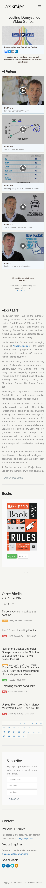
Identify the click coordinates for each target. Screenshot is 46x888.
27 (4, 736)
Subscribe (14, 799)
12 (9, 727)
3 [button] (22, 572)
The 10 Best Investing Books (19, 630)
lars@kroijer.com (25, 838)
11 (4, 727)
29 (14, 736)
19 (4, 732)
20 (9, 732)
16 (29, 727)
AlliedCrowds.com (21, 345)
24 (29, 732)
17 (34, 727)
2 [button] (19, 572)
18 (39, 727)
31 (24, 736)
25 (34, 732)
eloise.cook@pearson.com (15, 853)
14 (19, 727)
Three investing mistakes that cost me (19, 613)
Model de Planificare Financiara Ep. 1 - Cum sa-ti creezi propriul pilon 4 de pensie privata (20, 670)
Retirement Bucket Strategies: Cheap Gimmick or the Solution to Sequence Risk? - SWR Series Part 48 (20, 654)
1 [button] (16, 572)
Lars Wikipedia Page (13, 478)
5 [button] (27, 572)
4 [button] (25, 572)
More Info (35, 554)
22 (19, 732)
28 (9, 736)
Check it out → (23, 290)
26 (39, 732)
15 (24, 727)
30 (19, 736)
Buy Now (24, 554)
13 (14, 727)
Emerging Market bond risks (18, 686)
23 (24, 732)
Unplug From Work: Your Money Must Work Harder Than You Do (20, 706)
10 (41, 723)
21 (14, 732)
